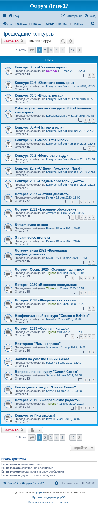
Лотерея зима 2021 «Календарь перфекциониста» (41, 252)
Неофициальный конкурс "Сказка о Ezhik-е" (52, 316)
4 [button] (56, 50)
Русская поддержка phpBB (49, 497)
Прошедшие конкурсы (28, 34)
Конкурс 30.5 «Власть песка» (39, 95)
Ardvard (51, 212)
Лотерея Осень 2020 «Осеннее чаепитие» (49, 269)
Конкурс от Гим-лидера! (35, 415)
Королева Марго (56, 115)
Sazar (50, 375)
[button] (32, 50)
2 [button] (45, 50)
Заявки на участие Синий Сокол (42, 359)
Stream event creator (31, 225)
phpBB (40, 492)
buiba (49, 362)
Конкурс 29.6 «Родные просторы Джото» (49, 181)
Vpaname (52, 347)
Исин (49, 197)
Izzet (49, 419)
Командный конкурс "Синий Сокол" (45, 387)
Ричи (49, 228)
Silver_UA (52, 257)
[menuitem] (14, 16)
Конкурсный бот (56, 86)
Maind (50, 319)
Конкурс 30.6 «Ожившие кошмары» (44, 83)
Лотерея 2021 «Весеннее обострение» (46, 209)
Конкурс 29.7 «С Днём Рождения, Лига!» (48, 168)
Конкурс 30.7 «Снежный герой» (41, 67)
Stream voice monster (32, 238)
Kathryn (51, 70)
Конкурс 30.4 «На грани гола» (39, 127)
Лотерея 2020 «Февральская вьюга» (45, 300)
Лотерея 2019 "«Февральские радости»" (48, 400)
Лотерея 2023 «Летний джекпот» (42, 194)
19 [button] (72, 50)
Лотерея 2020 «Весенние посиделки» (46, 285)
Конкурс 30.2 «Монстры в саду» (41, 156)
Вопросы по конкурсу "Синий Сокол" (46, 372)
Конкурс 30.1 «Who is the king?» (41, 140)
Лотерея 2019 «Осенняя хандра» (42, 328)
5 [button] (62, 50)
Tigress (51, 273)
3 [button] (51, 50)
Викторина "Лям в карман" (38, 344)
